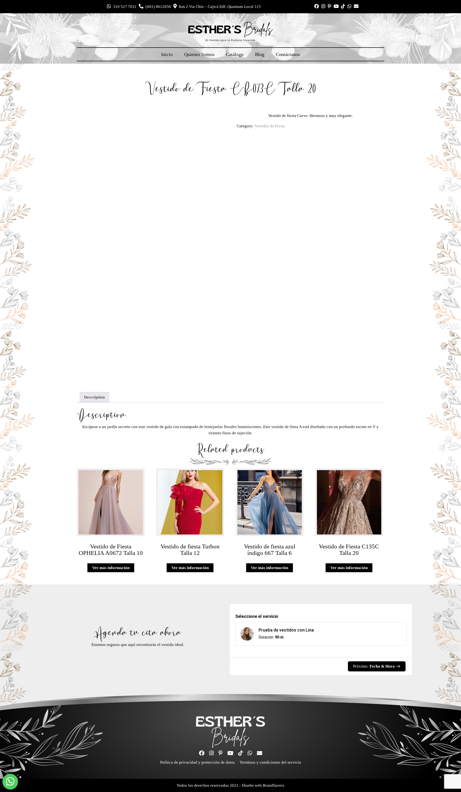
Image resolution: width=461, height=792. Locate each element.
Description (94, 397)
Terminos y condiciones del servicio (270, 762)
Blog (259, 54)
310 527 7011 (124, 6)
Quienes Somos (199, 54)
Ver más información (110, 567)
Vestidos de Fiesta (270, 126)
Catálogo (234, 54)
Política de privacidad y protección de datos (197, 762)
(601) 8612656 (158, 6)
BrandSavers (273, 785)
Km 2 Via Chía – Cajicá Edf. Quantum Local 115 (219, 6)
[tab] (94, 397)
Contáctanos (288, 54)
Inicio (167, 54)
